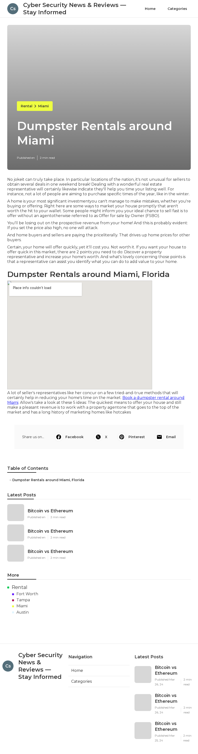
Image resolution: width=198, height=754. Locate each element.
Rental (26, 106)
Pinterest (136, 437)
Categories (177, 9)
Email (171, 437)
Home (150, 9)
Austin (22, 612)
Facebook (74, 437)
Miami (43, 106)
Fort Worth (27, 594)
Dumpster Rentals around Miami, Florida (48, 480)
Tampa (23, 600)
